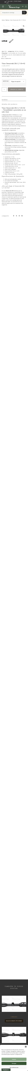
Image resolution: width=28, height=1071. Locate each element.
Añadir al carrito (16, 89)
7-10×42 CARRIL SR (12, 53)
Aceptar (14, 1059)
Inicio (3, 20)
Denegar (14, 1063)
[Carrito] (23, 6)
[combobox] (11, 12)
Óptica (7, 20)
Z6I (5, 56)
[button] (26, 1046)
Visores (21, 51)
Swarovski (8, 58)
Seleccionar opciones (14, 1021)
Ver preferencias (14, 1067)
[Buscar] (24, 12)
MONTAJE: (6, 81)
